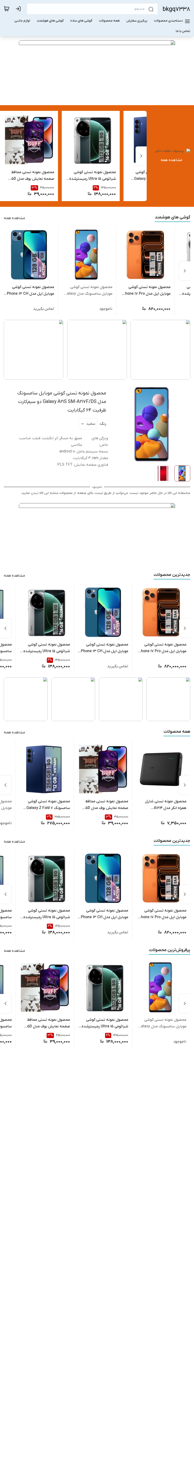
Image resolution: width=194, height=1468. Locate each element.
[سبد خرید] (6, 9)
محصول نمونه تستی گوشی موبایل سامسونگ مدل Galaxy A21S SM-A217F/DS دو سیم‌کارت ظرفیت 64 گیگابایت (61, 401)
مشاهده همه (171, 160)
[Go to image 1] (99, 97)
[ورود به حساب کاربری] (19, 9)
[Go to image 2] (92, 97)
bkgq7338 (176, 9)
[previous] (141, 155)
